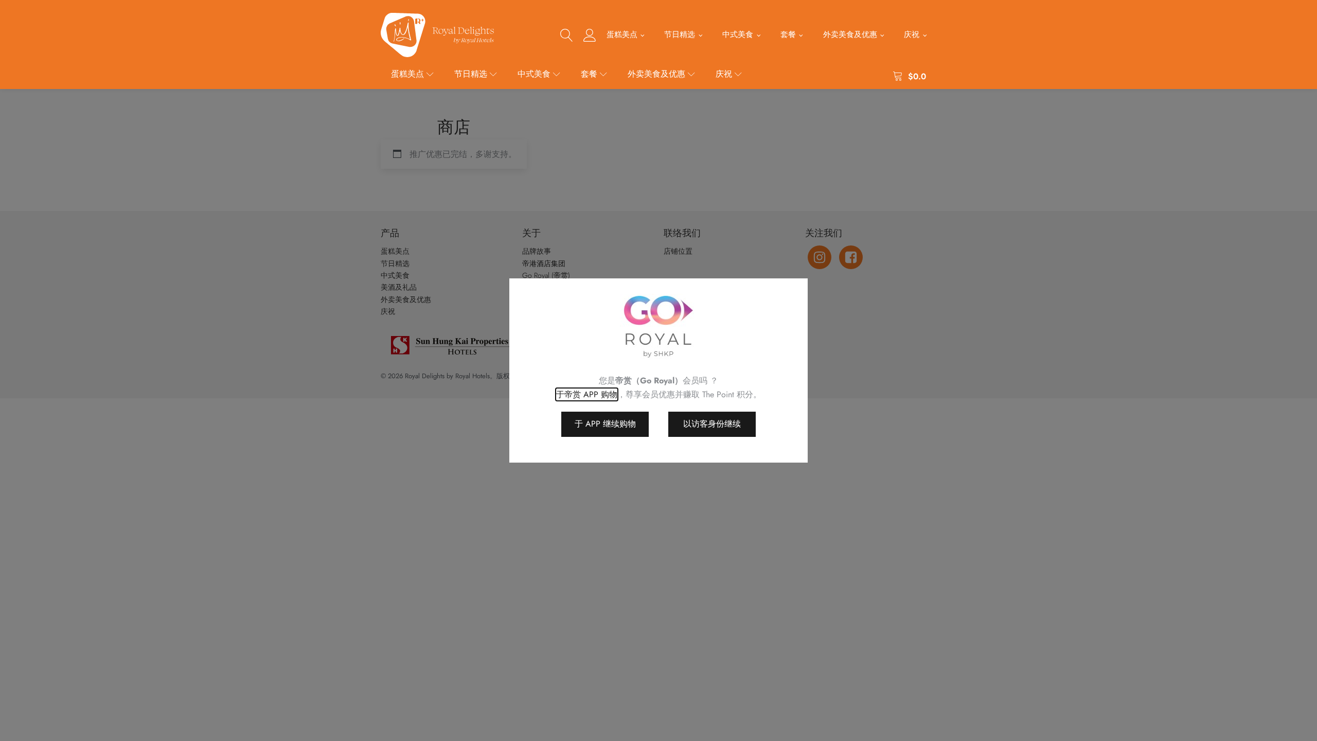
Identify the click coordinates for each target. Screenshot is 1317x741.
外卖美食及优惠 (850, 34)
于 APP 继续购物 (605, 424)
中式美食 (737, 34)
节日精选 (679, 34)
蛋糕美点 (622, 34)
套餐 (788, 34)
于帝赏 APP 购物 (586, 394)
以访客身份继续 (712, 424)
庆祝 (911, 34)
